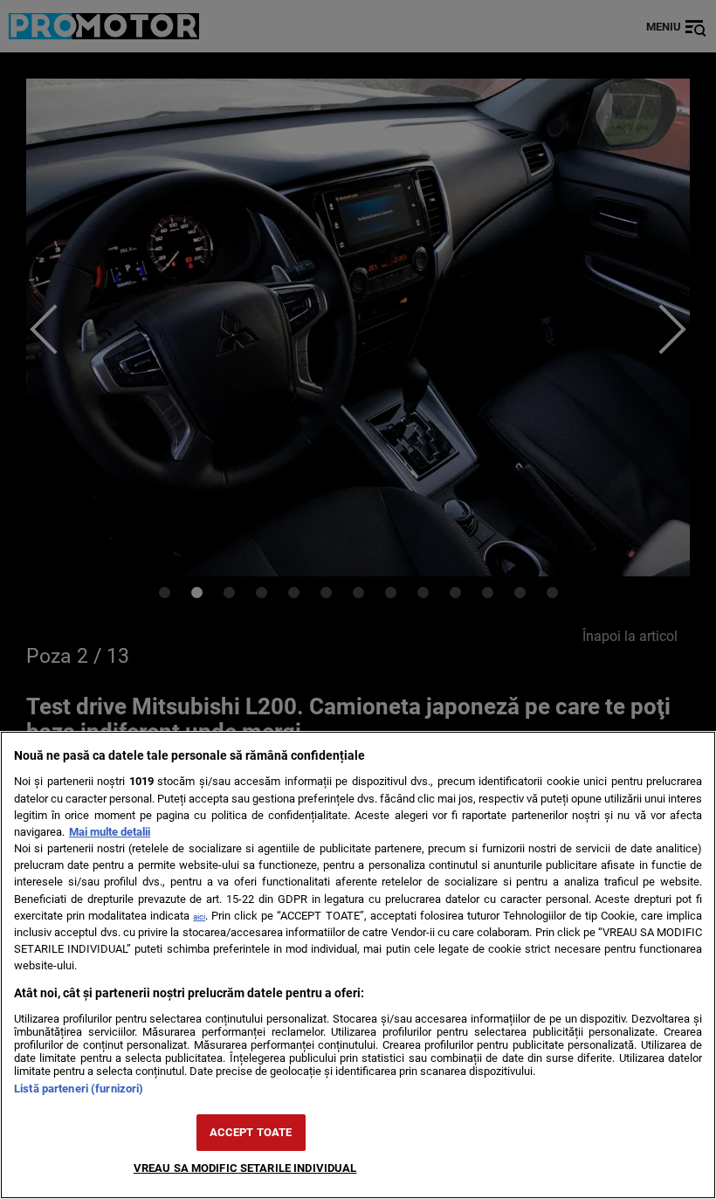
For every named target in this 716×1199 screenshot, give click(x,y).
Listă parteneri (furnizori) (78, 1088)
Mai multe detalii (109, 831)
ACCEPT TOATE (251, 1132)
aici (199, 916)
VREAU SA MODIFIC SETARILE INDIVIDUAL (245, 1168)
